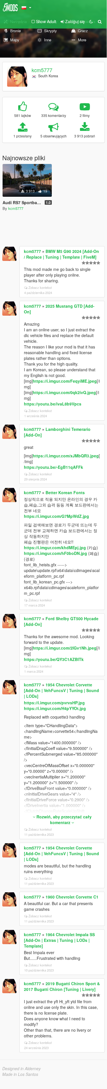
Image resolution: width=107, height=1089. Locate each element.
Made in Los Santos (20, 1074)
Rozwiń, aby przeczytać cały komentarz (63, 819)
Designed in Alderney (21, 1068)
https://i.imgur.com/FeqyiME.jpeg (65, 381)
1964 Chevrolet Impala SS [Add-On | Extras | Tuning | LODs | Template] (59, 940)
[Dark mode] (91, 21)
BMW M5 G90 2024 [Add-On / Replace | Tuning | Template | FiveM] (61, 254)
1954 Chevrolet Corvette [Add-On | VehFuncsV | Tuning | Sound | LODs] (61, 690)
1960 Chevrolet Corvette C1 (72, 897)
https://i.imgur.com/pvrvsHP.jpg (54, 702)
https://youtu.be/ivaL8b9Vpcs (52, 404)
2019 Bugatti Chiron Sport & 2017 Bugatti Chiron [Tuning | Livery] (62, 986)
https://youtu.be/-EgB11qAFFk (53, 467)
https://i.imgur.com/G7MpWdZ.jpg (56, 516)
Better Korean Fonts (65, 492)
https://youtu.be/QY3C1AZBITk (54, 659)
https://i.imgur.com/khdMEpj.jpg (55, 547)
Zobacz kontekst (40, 287)
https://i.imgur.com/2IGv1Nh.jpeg (64, 648)
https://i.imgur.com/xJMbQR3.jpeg (66, 456)
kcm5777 (42, 70)
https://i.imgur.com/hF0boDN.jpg (55, 553)
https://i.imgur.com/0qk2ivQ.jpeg (64, 392)
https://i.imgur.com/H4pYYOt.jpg (55, 708)
